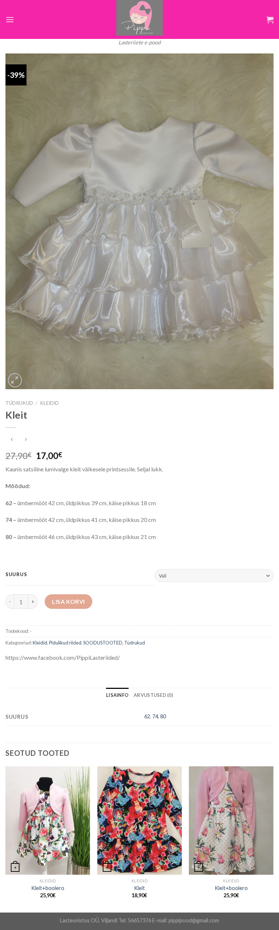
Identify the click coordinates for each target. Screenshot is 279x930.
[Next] (273, 839)
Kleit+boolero (47, 888)
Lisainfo (117, 695)
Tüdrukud (19, 403)
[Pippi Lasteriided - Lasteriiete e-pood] (139, 18)
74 (155, 716)
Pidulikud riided (65, 643)
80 (163, 716)
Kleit (139, 888)
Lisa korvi (68, 601)
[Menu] (9, 19)
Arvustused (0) (153, 695)
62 (147, 716)
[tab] (117, 695)
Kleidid (49, 403)
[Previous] (5, 839)
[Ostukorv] (270, 20)
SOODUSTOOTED (102, 643)
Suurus (16, 574)
